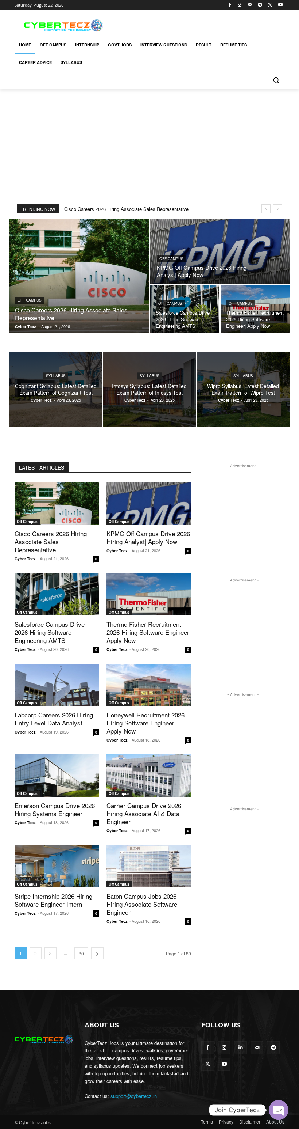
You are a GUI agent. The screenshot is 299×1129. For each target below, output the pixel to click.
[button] (275, 80)
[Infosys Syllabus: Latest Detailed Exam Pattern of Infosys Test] (149, 389)
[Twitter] (270, 5)
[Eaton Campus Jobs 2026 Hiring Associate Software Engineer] (148, 866)
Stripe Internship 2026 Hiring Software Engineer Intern (53, 900)
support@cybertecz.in (133, 1095)
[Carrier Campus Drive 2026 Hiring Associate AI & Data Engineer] (148, 775)
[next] (277, 208)
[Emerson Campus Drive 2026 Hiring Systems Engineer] (57, 775)
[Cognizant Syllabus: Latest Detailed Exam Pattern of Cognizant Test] (55, 389)
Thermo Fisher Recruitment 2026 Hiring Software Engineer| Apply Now (148, 632)
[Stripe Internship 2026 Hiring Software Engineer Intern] (57, 866)
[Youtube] (280, 5)
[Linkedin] (240, 1047)
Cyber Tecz (25, 558)
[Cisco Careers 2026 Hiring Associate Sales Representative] (79, 276)
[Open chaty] (278, 1110)
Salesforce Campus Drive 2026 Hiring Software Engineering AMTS (50, 632)
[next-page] (97, 953)
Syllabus (56, 375)
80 (81, 953)
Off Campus (30, 300)
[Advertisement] (199, 24)
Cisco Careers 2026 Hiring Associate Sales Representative (126, 208)
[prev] (266, 208)
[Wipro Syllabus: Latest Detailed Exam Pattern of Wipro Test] (243, 389)
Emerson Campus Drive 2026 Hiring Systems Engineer (55, 809)
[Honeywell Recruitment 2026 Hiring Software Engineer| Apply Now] (148, 685)
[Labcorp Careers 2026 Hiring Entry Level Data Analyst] (57, 685)
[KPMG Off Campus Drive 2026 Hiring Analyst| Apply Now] (220, 251)
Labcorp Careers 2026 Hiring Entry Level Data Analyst (54, 718)
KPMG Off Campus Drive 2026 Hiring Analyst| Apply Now (148, 537)
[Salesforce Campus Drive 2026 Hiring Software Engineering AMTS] (184, 309)
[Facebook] (229, 5)
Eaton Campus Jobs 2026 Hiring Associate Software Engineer (141, 904)
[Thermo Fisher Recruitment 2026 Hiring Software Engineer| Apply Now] (255, 309)
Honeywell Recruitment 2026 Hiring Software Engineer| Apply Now (145, 722)
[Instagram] (240, 5)
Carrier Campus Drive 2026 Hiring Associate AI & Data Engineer (143, 813)
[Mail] (250, 5)
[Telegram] (260, 5)
